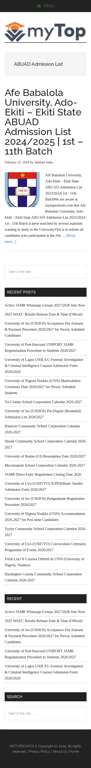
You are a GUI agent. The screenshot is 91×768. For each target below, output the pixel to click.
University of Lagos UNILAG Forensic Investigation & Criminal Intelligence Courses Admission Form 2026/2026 (44, 366)
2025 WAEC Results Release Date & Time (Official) (43, 314)
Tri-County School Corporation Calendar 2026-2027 (43, 402)
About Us (60, 751)
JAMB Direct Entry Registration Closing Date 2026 (43, 474)
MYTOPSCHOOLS (46, 31)
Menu (49, 6)
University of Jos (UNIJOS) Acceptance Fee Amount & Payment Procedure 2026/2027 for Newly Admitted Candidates (44, 329)
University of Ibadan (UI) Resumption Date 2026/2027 (45, 456)
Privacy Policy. (39, 751)
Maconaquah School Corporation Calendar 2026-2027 (45, 465)
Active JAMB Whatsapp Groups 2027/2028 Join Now (45, 305)
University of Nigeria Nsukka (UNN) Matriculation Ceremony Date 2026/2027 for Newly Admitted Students (42, 387)
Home (74, 751)
